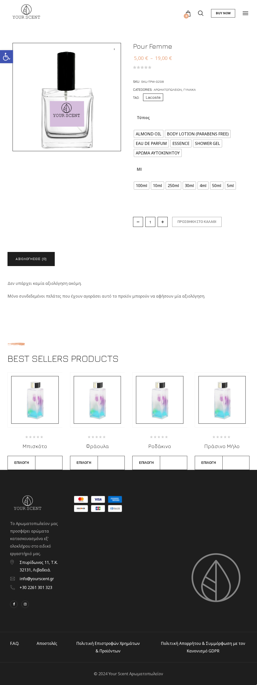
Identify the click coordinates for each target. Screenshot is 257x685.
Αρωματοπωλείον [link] (168, 90)
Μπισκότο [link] (35, 446)
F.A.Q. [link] (14, 643)
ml (139, 169)
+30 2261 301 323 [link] (36, 587)
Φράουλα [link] (97, 446)
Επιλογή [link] (21, 462)
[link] (6, 56)
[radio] (148, 134)
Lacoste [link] (153, 97)
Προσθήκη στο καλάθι (196, 221)
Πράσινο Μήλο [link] (222, 446)
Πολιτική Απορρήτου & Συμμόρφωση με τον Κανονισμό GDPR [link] (203, 647)
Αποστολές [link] (47, 643)
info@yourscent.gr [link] (37, 578)
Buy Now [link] (223, 13)
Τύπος (143, 117)
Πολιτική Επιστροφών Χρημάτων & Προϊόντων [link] (108, 647)
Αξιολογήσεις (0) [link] (31, 259)
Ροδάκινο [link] (159, 446)
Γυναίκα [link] (189, 90)
